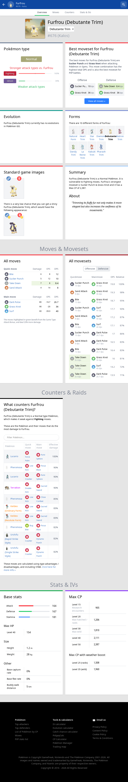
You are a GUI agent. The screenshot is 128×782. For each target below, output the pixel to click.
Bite (11, 274)
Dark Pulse (14, 302)
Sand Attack (15, 287)
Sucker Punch (82, 86)
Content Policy (100, 730)
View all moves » (96, 101)
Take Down (109, 86)
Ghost (10, 80)
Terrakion (15, 487)
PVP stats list (21, 739)
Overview (42, 12)
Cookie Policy (99, 734)
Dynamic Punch (40, 541)
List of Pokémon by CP (26, 731)
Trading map (59, 746)
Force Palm (27, 459)
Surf (11, 311)
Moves (55, 12)
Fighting (10, 73)
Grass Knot (80, 92)
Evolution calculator (63, 727)
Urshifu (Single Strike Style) (12, 551)
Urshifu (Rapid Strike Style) (11, 538)
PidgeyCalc (58, 735)
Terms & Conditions (103, 738)
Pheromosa (16, 467)
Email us (101, 719)
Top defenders (22, 727)
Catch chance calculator (65, 731)
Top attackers (22, 724)
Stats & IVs (85, 12)
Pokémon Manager (62, 742)
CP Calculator (60, 739)
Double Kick (28, 490)
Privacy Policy (99, 726)
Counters (69, 12)
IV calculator (59, 724)
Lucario (14, 456)
